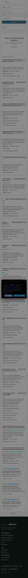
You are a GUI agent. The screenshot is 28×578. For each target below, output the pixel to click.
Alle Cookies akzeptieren (19, 295)
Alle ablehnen (8, 295)
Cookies (11, 284)
